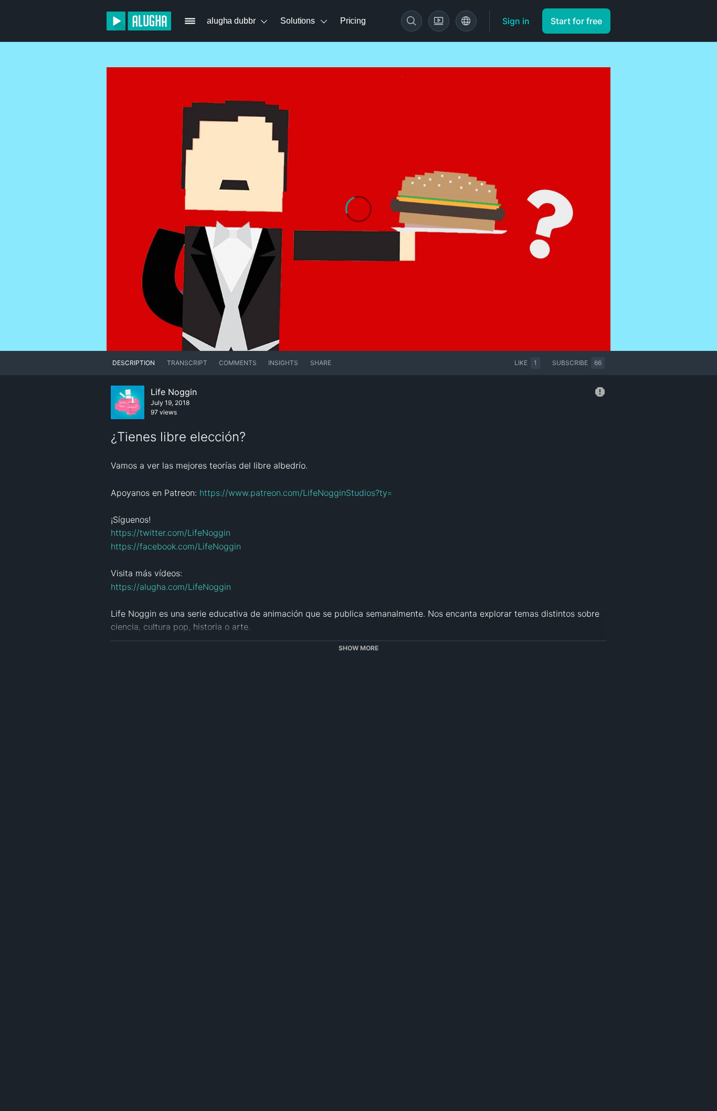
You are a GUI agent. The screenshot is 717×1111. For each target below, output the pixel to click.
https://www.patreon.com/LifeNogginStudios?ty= (295, 492)
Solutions (297, 20)
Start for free (576, 21)
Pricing (353, 20)
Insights (283, 363)
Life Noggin (174, 392)
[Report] (600, 392)
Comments (238, 363)
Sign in (516, 21)
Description (133, 363)
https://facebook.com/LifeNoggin (176, 546)
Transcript (187, 363)
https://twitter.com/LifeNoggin (170, 532)
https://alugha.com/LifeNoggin (171, 587)
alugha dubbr (231, 20)
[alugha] (139, 21)
